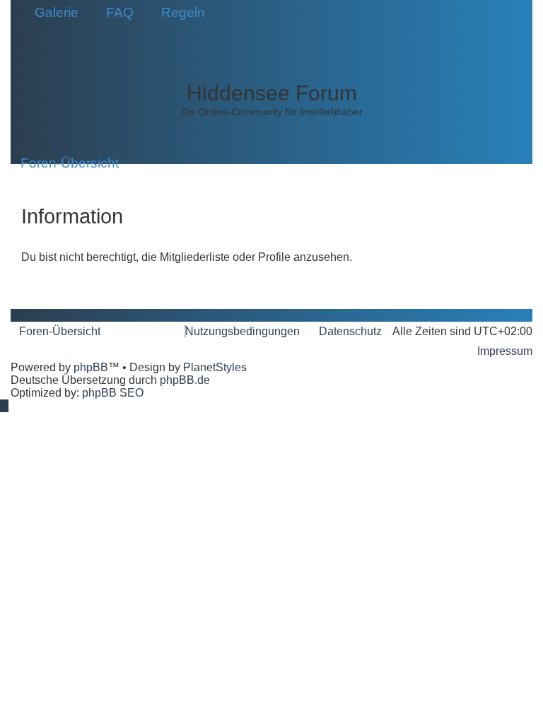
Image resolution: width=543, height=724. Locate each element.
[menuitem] (51, 12)
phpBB (91, 367)
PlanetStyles (215, 367)
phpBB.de (185, 380)
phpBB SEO (113, 393)
